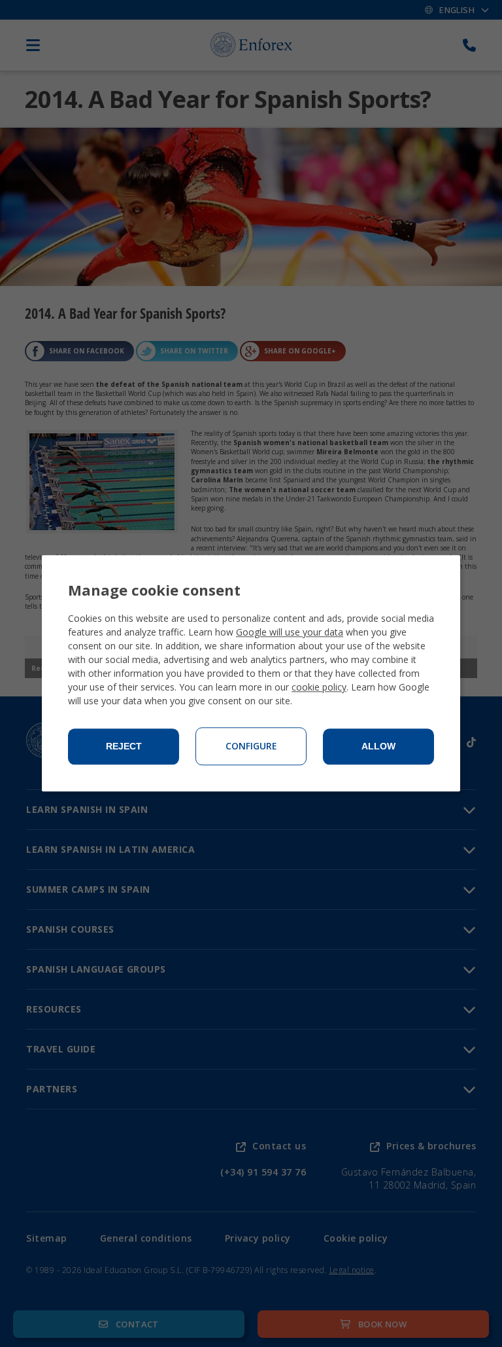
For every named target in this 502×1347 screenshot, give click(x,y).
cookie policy (319, 687)
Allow (378, 747)
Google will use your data (289, 632)
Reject (124, 747)
